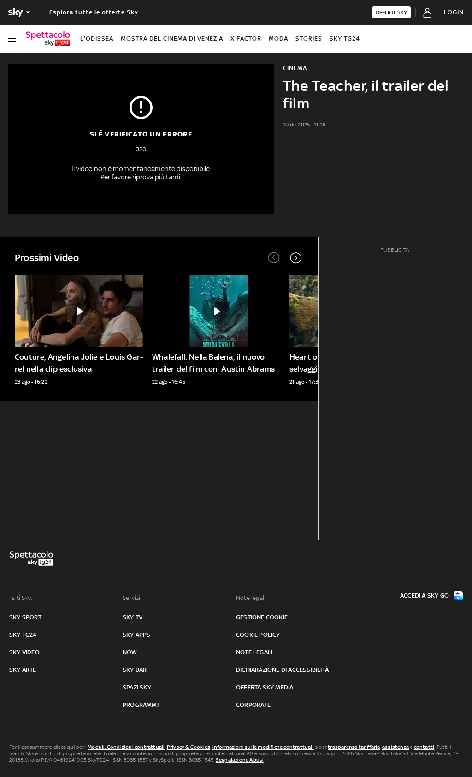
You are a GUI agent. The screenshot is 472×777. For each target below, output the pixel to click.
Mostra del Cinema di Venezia (172, 38)
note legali (254, 652)
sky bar (135, 669)
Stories (308, 38)
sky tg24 (23, 634)
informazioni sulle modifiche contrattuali (263, 747)
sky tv (132, 617)
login (454, 12)
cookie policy (258, 634)
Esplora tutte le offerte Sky (93, 12)
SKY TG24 (345, 38)
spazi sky (137, 687)
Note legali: (251, 597)
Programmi (141, 704)
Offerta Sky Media (264, 687)
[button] (296, 257)
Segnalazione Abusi (240, 760)
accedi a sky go (424, 595)
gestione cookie (262, 617)
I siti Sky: (20, 597)
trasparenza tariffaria (354, 747)
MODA (278, 38)
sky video (24, 652)
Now (130, 652)
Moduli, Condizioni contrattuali (126, 747)
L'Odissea (96, 38)
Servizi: (132, 597)
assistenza (395, 747)
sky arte (22, 669)
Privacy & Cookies (188, 747)
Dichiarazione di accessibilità (282, 669)
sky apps (137, 634)
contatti (424, 747)
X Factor (245, 38)
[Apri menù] (12, 38)
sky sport (25, 617)
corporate (253, 704)
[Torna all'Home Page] (48, 38)
